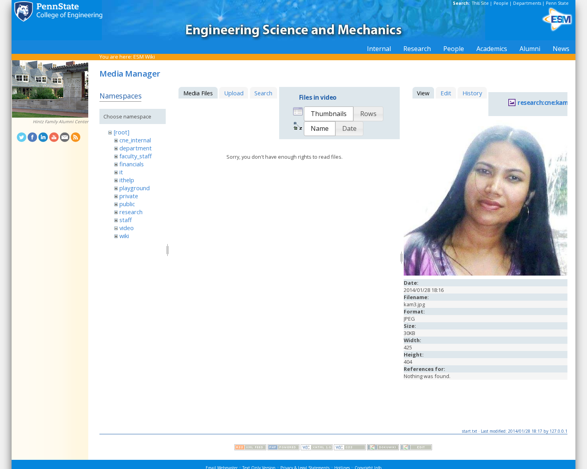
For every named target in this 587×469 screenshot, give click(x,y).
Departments (527, 3)
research (131, 212)
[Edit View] (416, 448)
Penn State (557, 3)
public (127, 204)
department (135, 148)
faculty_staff (135, 156)
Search (263, 93)
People (501, 3)
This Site (480, 3)
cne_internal (135, 140)
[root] (121, 132)
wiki (124, 236)
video (126, 228)
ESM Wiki (144, 56)
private (128, 196)
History (472, 93)
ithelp (126, 180)
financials (131, 164)
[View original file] (485, 273)
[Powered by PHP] (283, 448)
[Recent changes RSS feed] (250, 448)
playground (134, 188)
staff (125, 220)
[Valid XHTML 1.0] (317, 448)
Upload (234, 93)
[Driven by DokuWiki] (383, 448)
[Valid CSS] (350, 448)
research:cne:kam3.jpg (550, 103)
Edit (445, 93)
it (121, 172)
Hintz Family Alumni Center (60, 121)
